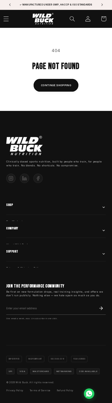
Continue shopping (56, 85)
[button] (72, 19)
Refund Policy (65, 390)
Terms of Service (40, 390)
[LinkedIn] (24, 178)
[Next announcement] (102, 5)
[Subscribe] (101, 308)
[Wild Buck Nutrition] (24, 145)
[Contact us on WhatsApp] (89, 393)
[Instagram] (11, 178)
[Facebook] (38, 178)
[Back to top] (102, 393)
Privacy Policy (14, 390)
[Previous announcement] (10, 5)
